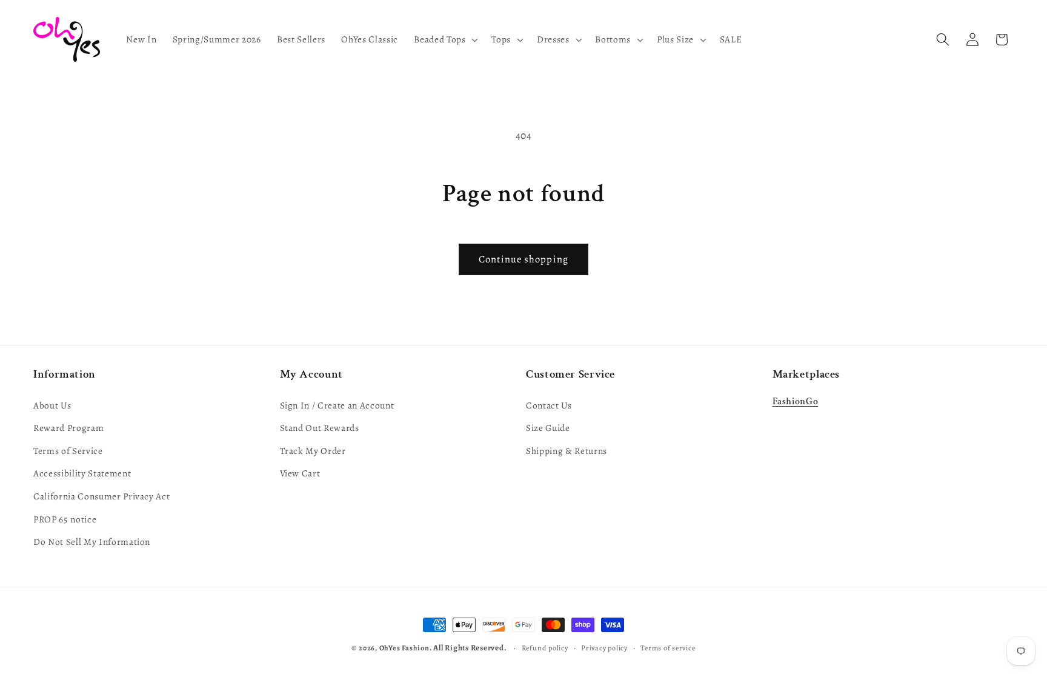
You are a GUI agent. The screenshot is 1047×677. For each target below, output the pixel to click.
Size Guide (548, 427)
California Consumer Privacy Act (101, 496)
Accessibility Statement (82, 473)
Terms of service (667, 648)
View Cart (300, 473)
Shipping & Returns (566, 450)
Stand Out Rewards (319, 427)
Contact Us (549, 405)
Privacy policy (604, 648)
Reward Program (68, 427)
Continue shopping (523, 259)
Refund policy (545, 648)
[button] (445, 39)
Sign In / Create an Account (337, 405)
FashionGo (796, 401)
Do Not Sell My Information (91, 541)
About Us (52, 405)
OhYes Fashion (404, 648)
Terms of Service (68, 450)
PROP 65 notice (64, 519)
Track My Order (313, 450)
